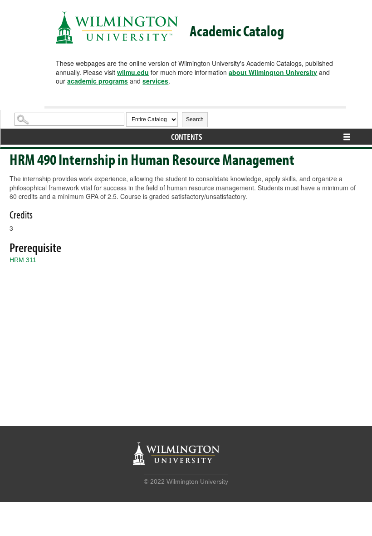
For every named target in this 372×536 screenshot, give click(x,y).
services (155, 80)
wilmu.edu (133, 72)
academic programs (97, 80)
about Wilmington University (273, 72)
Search (195, 119)
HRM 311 (23, 259)
